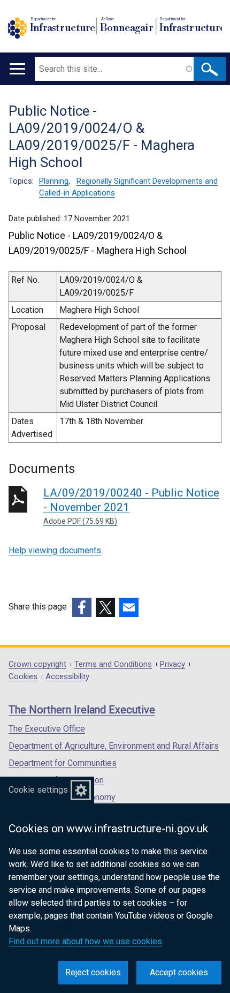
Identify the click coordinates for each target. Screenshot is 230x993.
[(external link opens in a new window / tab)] (81, 607)
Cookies (23, 677)
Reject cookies (93, 972)
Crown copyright (37, 664)
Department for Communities (63, 763)
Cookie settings (38, 790)
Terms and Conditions (113, 664)
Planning (53, 181)
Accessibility (67, 677)
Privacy (172, 664)
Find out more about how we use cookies (85, 941)
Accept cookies (179, 972)
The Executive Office (47, 729)
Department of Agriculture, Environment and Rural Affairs (114, 746)
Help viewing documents (55, 550)
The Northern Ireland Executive (82, 709)
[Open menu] (17, 69)
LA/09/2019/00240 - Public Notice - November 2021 (131, 505)
